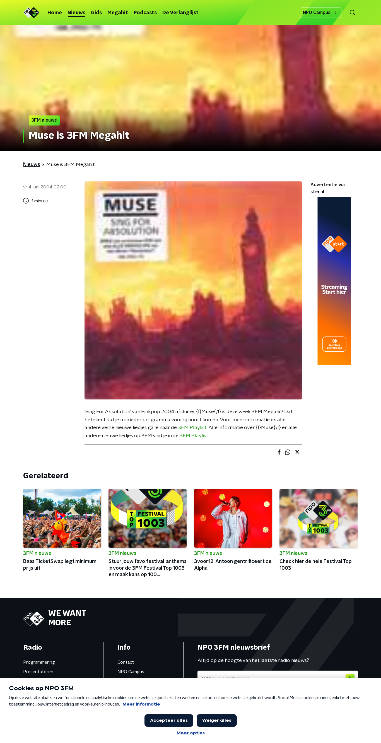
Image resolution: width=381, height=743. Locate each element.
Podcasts (145, 12)
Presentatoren (38, 671)
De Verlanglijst (180, 12)
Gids (96, 12)
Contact (125, 662)
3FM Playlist (192, 427)
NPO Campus (317, 12)
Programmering (39, 662)
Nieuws (76, 12)
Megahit (117, 12)
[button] (352, 13)
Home (54, 12)
